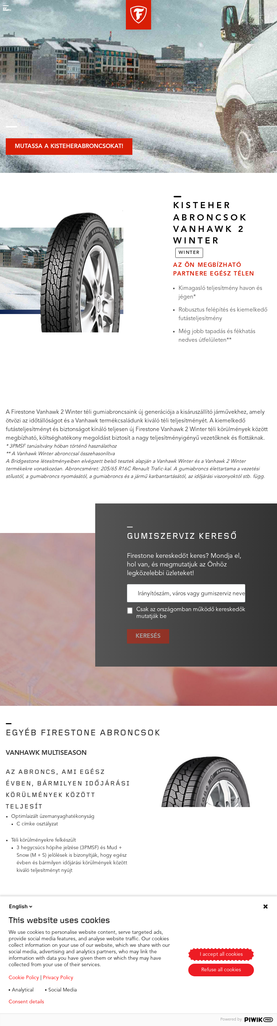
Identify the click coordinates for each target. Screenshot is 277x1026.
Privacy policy (71, 1001)
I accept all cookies (221, 954)
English (18, 906)
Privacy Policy (58, 977)
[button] (138, 15)
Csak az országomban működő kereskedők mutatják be (190, 613)
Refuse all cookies (221, 969)
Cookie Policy (24, 977)
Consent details (26, 1001)
